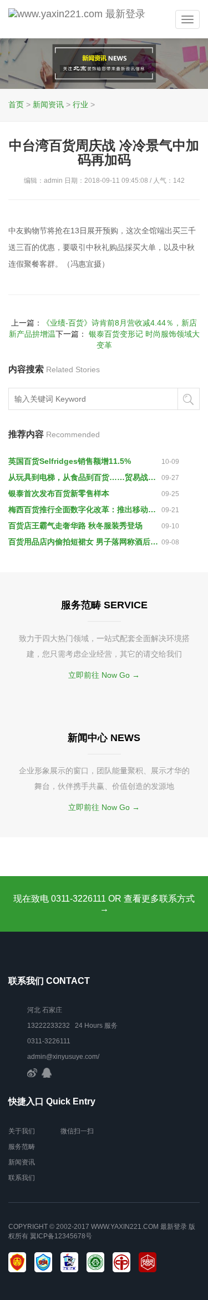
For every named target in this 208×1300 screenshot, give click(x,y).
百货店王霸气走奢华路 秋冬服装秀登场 (75, 525)
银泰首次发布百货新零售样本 (58, 493)
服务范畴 (21, 1147)
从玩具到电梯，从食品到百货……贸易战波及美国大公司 (84, 477)
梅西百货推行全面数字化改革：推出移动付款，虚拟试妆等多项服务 (84, 509)
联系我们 (21, 1178)
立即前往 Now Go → (104, 675)
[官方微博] (32, 1072)
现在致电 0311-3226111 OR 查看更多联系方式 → (104, 903)
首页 (16, 104)
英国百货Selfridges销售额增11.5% (69, 461)
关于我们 (21, 1131)
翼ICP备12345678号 (61, 1236)
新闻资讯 (48, 104)
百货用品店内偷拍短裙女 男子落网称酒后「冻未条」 (84, 541)
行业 (80, 104)
